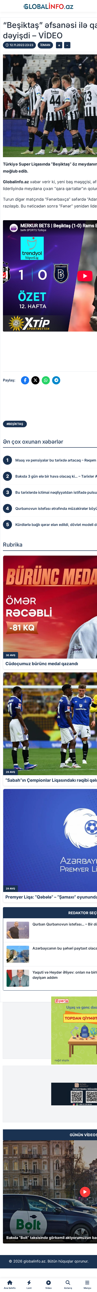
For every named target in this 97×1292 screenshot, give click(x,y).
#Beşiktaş (15, 424)
